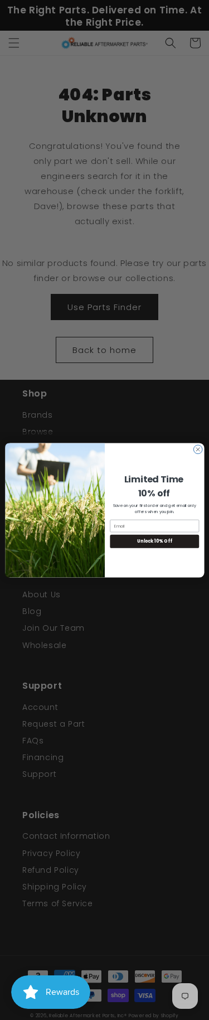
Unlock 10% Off (154, 541)
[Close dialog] (197, 449)
